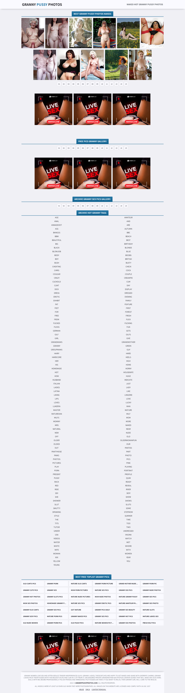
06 (83, 84)
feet (57, 308)
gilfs (128, 334)
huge (128, 376)
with (128, 549)
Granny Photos (42, 4)
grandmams (56, 342)
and (128, 221)
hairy (56, 353)
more (128, 421)
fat (56, 304)
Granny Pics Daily (102, 610)
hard (128, 353)
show (128, 497)
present (57, 474)
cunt (56, 285)
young (57, 565)
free (57, 315)
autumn (128, 228)
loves (56, 402)
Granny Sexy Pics (30, 616)
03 (68, 84)
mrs (57, 425)
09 (97, 84)
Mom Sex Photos (30, 603)
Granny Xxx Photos (127, 623)
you (128, 561)
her (56, 361)
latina (57, 391)
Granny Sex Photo (150, 603)
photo (128, 455)
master (56, 410)
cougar (56, 274)
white (56, 546)
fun (128, 327)
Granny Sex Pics (149, 597)
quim (128, 478)
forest (128, 312)
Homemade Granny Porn (57, 603)
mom (128, 417)
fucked (56, 323)
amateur (128, 217)
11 (107, 84)
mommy (56, 421)
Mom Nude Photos (103, 597)
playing (128, 466)
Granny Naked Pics (79, 616)
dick (57, 289)
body (56, 255)
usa (56, 534)
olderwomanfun (128, 440)
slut (56, 504)
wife (57, 549)
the (56, 519)
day (128, 285)
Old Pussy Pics (77, 623)
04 (73, 84)
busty (128, 262)
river (128, 489)
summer (128, 515)
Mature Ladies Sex (150, 616)
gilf (57, 334)
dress (56, 293)
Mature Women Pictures (105, 623)
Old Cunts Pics (29, 583)
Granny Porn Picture (104, 583)
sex (56, 493)
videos (57, 538)
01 (59, 84)
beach (128, 236)
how (56, 376)
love (128, 398)
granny (56, 346)
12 (112, 84)
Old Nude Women (30, 623)
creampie (128, 278)
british (128, 259)
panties (128, 448)
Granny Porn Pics (54, 623)
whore (128, 546)
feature (128, 304)
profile (128, 474)
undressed (128, 531)
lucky (128, 402)
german (56, 330)
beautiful (56, 240)
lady (128, 387)
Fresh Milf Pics (149, 623)
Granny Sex (52, 590)
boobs (128, 255)
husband (56, 380)
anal (56, 221)
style (56, 515)
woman (56, 553)
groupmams (56, 349)
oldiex (57, 444)
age (56, 217)
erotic (56, 296)
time (128, 519)
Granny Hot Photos (31, 597)
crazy (56, 278)
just (128, 383)
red (56, 485)
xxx (56, 557)
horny (128, 368)
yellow (56, 561)
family (128, 300)
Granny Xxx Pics (125, 590)
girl (57, 338)
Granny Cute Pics (30, 590)
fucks (56, 327)
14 (121, 84)
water (57, 542)
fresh (128, 315)
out (57, 448)
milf (128, 414)
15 (126, 84)
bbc (128, 232)
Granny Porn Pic (150, 583)
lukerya (56, 406)
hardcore (56, 357)
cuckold (56, 281)
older (57, 440)
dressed (128, 293)
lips (57, 398)
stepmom (128, 512)
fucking (128, 323)
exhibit (56, 300)
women (128, 553)
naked (128, 425)
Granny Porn (52, 583)
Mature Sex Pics (102, 590)
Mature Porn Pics (54, 616)
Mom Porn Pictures (79, 590)
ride (57, 489)
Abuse (81, 689)
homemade (57, 368)
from (56, 319)
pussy (56, 478)
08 (92, 84)
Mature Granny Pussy (128, 597)
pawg (56, 455)
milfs (56, 417)
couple (128, 274)
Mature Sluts (149, 610)
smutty (56, 508)
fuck (128, 319)
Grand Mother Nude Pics (129, 583)
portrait (128, 470)
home (128, 364)
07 (88, 84)
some (128, 508)
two (128, 527)
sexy (128, 493)
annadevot (56, 225)
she (56, 497)
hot (57, 372)
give (128, 338)
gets (128, 330)
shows (128, 500)
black (56, 247)
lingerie (128, 395)
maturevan (56, 414)
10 (102, 84)
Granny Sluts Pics (55, 597)
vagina (128, 534)
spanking (56, 512)
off (56, 436)
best (128, 240)
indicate (128, 380)
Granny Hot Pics (126, 616)
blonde (128, 247)
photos (56, 459)
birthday (128, 244)
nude (128, 432)
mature (128, 410)
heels (128, 357)
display (128, 289)
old (128, 436)
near (128, 429)
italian (56, 383)
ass (56, 228)
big (56, 244)
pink (128, 463)
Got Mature (76, 610)
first (128, 308)
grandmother (128, 342)
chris (56, 270)
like (128, 391)
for (56, 312)
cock (128, 270)
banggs (56, 232)
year (128, 557)
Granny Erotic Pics (103, 603)
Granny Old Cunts (31, 610)
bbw (57, 236)
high (128, 361)
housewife (128, 372)
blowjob (56, 251)
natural (57, 429)
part (128, 451)
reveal (128, 485)
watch (128, 538)
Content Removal (99, 689)
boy (56, 259)
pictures (56, 463)
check (128, 266)
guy (128, 349)
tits (57, 523)
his (56, 364)
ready (128, 482)
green (128, 346)
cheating (56, 266)
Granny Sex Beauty (127, 610)
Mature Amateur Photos (129, 603)
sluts (128, 504)
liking (57, 395)
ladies (57, 387)
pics (128, 459)
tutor (57, 527)
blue (128, 251)
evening (128, 296)
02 (64, 84)
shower (56, 500)
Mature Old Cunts (79, 583)
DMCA (88, 689)
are (128, 225)
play (57, 466)
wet (128, 542)
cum (128, 281)
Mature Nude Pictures (80, 597)
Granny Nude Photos (152, 590)
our (128, 444)
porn (56, 470)
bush (56, 262)
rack (56, 482)
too (128, 523)
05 (78, 84)
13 (116, 84)
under (57, 531)
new (57, 432)
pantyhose (57, 451)
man (128, 406)
